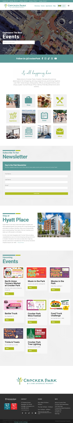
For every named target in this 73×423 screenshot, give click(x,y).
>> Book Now (20, 242)
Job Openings (59, 406)
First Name (8, 173)
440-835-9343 (25, 408)
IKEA (4, 50)
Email (7, 185)
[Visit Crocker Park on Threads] (32, 413)
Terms (10, 422)
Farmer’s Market (30, 50)
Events (43, 6)
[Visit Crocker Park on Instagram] (25, 413)
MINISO (8, 50)
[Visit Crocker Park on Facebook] (22, 413)
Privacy (4, 422)
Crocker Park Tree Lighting (34, 343)
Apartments (49, 6)
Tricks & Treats (12, 342)
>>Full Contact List (25, 410)
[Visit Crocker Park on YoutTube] (35, 413)
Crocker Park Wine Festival (18, 50)
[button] (68, 5)
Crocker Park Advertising (61, 404)
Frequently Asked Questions (62, 408)
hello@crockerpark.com (57, 3)
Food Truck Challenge (56, 314)
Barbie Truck (11, 313)
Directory (37, 6)
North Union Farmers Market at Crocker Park (12, 283)
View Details (8, 294)
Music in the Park (36, 281)
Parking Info (58, 410)
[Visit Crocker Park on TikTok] (29, 413)
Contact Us (58, 411)
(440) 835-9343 (47, 3)
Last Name (8, 179)
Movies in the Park (57, 282)
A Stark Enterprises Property (62, 421)
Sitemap (57, 413)
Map (54, 6)
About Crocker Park (60, 402)
